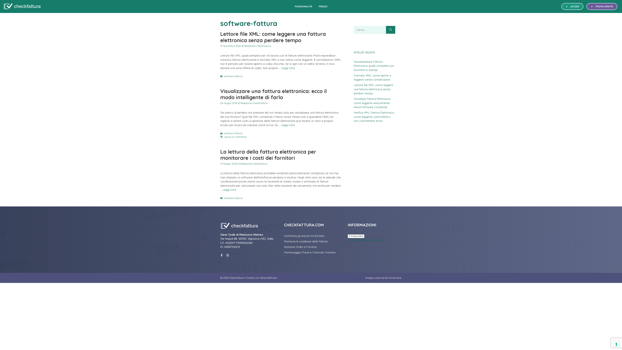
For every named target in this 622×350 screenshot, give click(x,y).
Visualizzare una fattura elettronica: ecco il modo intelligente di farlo (273, 94)
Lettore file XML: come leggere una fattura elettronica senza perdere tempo (273, 37)
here (398, 277)
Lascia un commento (235, 136)
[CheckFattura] (22, 6)
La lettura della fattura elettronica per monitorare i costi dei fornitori (268, 154)
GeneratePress (268, 277)
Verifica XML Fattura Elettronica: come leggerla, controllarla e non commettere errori (374, 116)
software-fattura (233, 76)
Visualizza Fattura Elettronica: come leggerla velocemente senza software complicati (372, 103)
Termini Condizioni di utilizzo (365, 240)
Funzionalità (303, 6)
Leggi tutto (288, 68)
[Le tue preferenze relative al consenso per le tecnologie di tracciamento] (616, 344)
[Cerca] (390, 30)
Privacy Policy (357, 236)
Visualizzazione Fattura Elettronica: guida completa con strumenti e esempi (374, 66)
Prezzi (323, 6)
